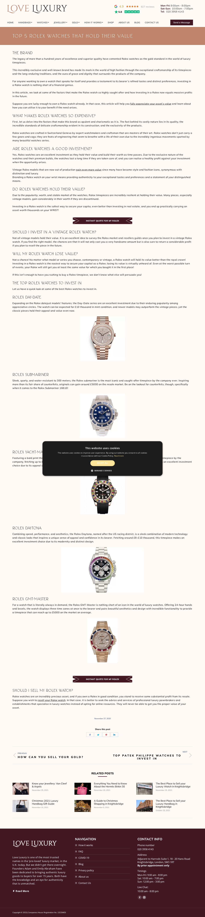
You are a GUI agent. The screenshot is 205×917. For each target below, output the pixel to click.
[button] (102, 470)
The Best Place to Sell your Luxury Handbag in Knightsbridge (170, 803)
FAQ (80, 851)
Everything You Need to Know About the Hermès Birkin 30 (110, 785)
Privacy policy (86, 870)
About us (83, 876)
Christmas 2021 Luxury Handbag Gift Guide (45, 802)
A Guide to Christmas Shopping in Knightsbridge (109, 802)
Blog (80, 864)
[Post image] (20, 789)
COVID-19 (83, 858)
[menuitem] (11, 22)
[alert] (102, 458)
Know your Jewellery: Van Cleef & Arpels (49, 785)
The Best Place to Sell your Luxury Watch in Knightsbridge (173, 785)
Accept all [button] (102, 463)
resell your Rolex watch (52, 700)
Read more (119, 456)
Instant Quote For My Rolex (102, 221)
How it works (85, 845)
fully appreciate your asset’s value (150, 103)
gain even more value (88, 169)
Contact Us (84, 883)
